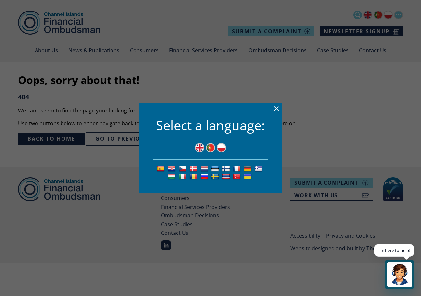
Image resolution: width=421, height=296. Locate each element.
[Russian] (205, 176)
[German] (248, 168)
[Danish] (194, 168)
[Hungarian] (172, 176)
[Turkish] (237, 176)
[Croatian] (172, 168)
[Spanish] (161, 168)
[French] (237, 168)
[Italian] (183, 176)
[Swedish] (216, 176)
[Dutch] (205, 168)
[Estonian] (216, 168)
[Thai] (227, 176)
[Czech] (183, 168)
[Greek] (259, 168)
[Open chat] (399, 274)
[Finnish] (227, 168)
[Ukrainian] (248, 176)
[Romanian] (194, 176)
